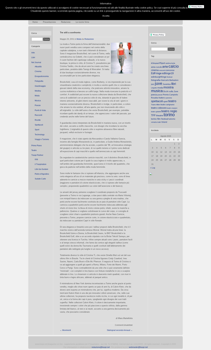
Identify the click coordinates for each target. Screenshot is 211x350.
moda (160, 87)
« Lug (152, 168)
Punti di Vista (40, 110)
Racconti (38, 115)
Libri (33, 57)
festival (169, 77)
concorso (169, 70)
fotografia (155, 80)
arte (165, 66)
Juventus (167, 84)
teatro (172, 101)
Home (35, 22)
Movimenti (65, 330)
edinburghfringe (159, 77)
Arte (33, 53)
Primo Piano (36, 145)
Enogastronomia (42, 76)
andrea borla (170, 63)
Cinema (38, 71)
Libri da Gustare (41, 169)
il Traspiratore (40, 164)
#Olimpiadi (155, 63)
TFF (153, 115)
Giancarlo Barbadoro (169, 80)
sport (165, 101)
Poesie (38, 105)
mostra (168, 87)
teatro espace (172, 108)
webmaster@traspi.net (138, 347)
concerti (162, 70)
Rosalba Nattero (158, 98)
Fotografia (39, 81)
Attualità (38, 67)
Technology (39, 135)
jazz (152, 84)
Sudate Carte (40, 179)
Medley (38, 91)
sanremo (168, 98)
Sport (37, 130)
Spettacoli (39, 125)
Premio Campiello (170, 95)
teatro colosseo (159, 107)
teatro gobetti (156, 111)
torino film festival (159, 119)
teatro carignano (167, 105)
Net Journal (36, 62)
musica (157, 91)
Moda (37, 96)
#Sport (162, 63)
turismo (172, 119)
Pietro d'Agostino (42, 174)
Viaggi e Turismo (42, 139)
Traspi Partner (37, 155)
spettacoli (157, 101)
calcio (174, 66)
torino (169, 114)
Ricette (38, 120)
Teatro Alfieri (155, 105)
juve (158, 83)
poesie (159, 95)
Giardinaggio (40, 86)
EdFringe (156, 73)
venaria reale (156, 122)
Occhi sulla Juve (170, 91)
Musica (38, 101)
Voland (164, 122)
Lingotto (154, 88)
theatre (159, 115)
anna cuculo (156, 67)
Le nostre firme (82, 22)
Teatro (34, 150)
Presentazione (49, 22)
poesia (154, 94)
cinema (154, 70)
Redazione (65, 22)
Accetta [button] (105, 16)
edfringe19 (168, 73)
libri (173, 83)
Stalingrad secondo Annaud (120, 330)
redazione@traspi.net (101, 347)
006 (36, 159)
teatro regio (169, 111)
